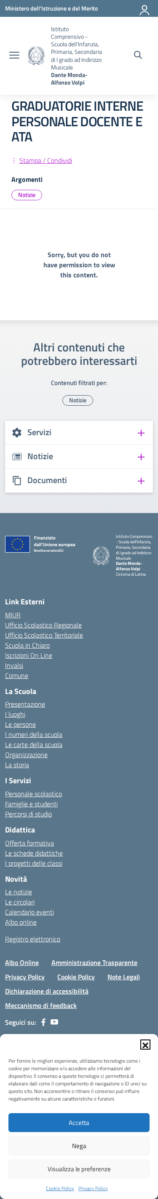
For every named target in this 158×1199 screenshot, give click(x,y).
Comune (16, 675)
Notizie (26, 194)
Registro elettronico (32, 939)
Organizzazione (26, 755)
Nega (79, 1146)
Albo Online (22, 962)
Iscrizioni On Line (28, 655)
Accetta (79, 1122)
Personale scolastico (33, 794)
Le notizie (18, 892)
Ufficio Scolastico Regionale (43, 625)
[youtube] (54, 1022)
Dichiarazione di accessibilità (46, 991)
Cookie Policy (60, 1188)
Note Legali (123, 977)
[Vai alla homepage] (36, 55)
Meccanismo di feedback (41, 1005)
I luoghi (15, 714)
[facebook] (43, 1022)
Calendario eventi (29, 912)
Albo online (21, 922)
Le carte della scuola (33, 744)
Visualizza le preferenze (79, 1169)
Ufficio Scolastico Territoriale (44, 635)
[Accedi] (145, 8)
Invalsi (14, 665)
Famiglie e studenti (31, 804)
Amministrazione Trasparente (94, 962)
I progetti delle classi (33, 863)
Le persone (20, 724)
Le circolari (20, 902)
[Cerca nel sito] (138, 56)
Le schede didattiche (34, 853)
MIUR (13, 615)
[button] (145, 1044)
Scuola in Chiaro (27, 645)
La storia (17, 765)
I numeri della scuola (33, 734)
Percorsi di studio (28, 814)
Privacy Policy (93, 1188)
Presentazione (25, 704)
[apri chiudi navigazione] (14, 56)
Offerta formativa (29, 843)
